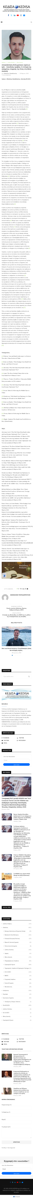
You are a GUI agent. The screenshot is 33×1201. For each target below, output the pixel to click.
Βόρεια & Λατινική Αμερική (18, 942)
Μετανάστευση (18, 986)
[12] (3, 345)
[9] (25, 275)
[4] (8, 176)
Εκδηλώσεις (17, 990)
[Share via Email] (27, 589)
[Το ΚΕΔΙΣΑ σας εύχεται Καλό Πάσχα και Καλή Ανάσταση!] (7, 876)
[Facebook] (8, 15)
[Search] (31, 22)
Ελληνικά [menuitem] (17, 1196)
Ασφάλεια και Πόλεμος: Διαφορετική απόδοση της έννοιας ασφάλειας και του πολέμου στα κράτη (21, 1091)
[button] (3, 640)
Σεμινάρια (17, 994)
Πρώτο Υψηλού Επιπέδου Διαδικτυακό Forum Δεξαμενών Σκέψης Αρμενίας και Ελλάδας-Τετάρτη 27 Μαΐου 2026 (22, 817)
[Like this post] (18, 589)
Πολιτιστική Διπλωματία (18, 946)
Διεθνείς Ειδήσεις (17, 923)
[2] (17, 123)
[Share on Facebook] (20, 589)
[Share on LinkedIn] (23, 589)
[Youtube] (18, 15)
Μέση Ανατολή (18, 957)
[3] (23, 140)
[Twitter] (11, 15)
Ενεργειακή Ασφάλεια (18, 979)
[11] (24, 307)
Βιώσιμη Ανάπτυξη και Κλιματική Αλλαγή (18, 931)
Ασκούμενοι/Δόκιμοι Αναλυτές (18, 1001)
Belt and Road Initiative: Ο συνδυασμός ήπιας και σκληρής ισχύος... (16, 649)
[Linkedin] (14, 15)
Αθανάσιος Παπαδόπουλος (10, 73)
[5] (15, 204)
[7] (14, 227)
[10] (22, 299)
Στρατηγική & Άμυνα (18, 964)
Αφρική (18, 953)
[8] (29, 248)
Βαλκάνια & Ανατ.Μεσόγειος (18, 935)
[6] (11, 220)
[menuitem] (16, 1197)
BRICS (18, 975)
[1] (26, 109)
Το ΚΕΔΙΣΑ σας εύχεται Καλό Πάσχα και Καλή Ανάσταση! (22, 874)
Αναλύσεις (17, 927)
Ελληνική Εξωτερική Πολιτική (18, 938)
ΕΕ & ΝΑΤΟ (18, 972)
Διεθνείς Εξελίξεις (18, 949)
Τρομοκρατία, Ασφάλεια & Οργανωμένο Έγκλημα (18, 968)
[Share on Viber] (25, 589)
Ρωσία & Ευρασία (18, 983)
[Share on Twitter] (22, 589)
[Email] (24, 15)
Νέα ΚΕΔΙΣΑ (17, 1005)
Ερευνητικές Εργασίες (17, 998)
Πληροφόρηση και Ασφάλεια (18, 961)
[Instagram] (21, 15)
